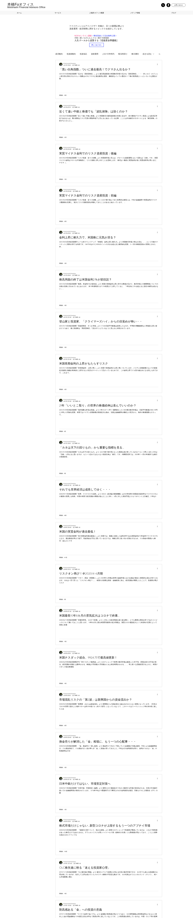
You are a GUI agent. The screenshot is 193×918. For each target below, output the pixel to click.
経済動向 (59, 54)
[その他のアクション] (158, 64)
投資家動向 (71, 54)
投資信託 (83, 54)
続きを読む (147, 54)
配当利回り (122, 54)
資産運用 (94, 54)
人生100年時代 (108, 54)
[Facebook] (168, 5)
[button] (178, 5)
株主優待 (135, 54)
